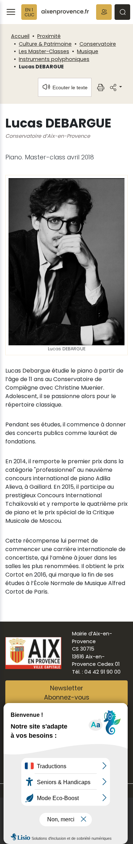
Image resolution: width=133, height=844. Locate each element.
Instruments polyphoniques (54, 59)
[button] (104, 12)
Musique (87, 51)
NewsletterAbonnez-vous (66, 693)
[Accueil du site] (65, 12)
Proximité (49, 36)
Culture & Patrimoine (45, 43)
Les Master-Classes (44, 51)
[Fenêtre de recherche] (122, 12)
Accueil (20, 36)
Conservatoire (97, 43)
